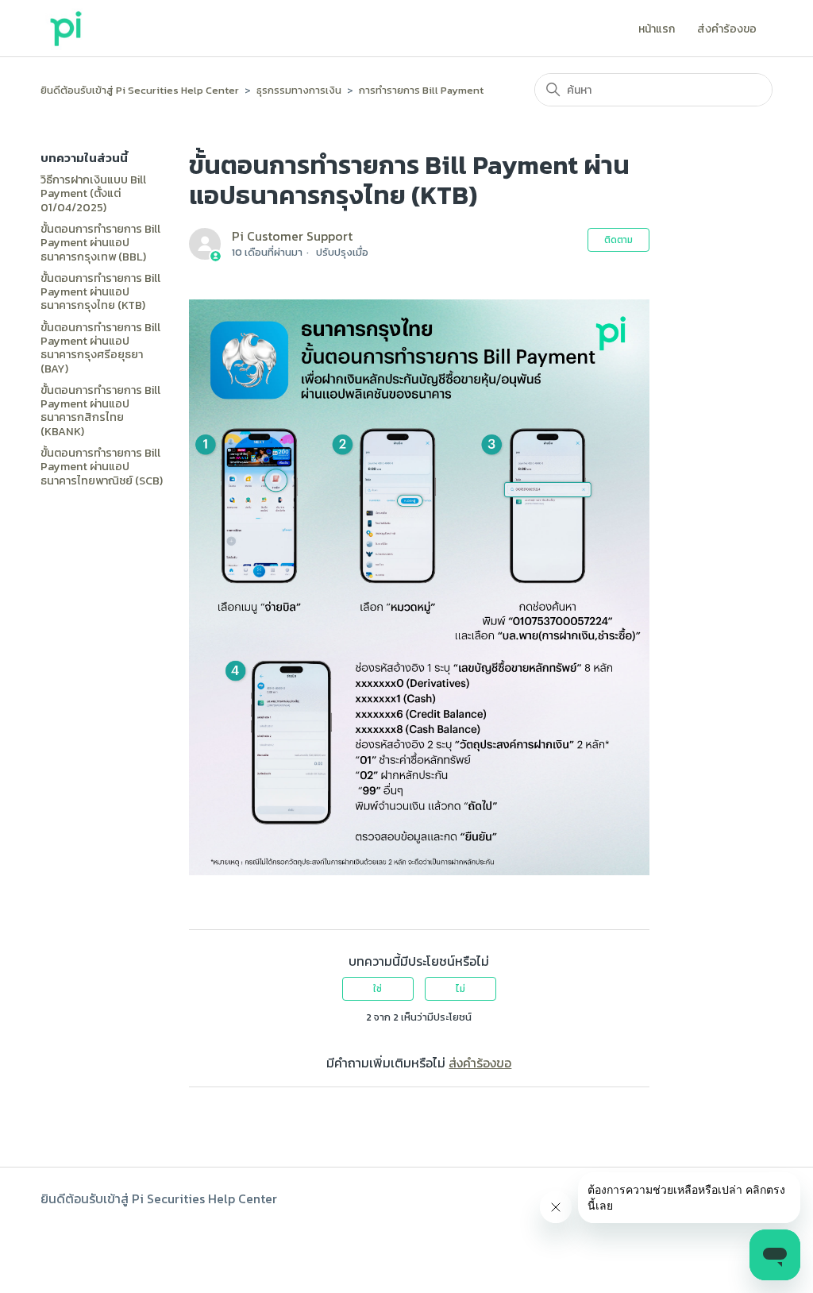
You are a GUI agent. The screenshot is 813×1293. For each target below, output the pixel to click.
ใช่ (377, 989)
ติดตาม (618, 240)
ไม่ (460, 989)
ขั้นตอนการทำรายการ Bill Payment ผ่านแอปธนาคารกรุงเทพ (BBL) (100, 243)
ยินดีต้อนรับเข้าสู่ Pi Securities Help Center (139, 90)
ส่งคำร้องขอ (727, 30)
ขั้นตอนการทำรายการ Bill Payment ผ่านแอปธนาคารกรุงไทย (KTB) (100, 292)
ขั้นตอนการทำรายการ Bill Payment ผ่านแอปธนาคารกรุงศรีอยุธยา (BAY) (100, 348)
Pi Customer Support (292, 235)
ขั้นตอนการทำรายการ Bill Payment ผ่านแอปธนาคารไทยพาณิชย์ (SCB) (101, 467)
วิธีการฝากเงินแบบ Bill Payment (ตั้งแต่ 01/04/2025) (93, 193)
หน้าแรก (656, 30)
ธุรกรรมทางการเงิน (298, 90)
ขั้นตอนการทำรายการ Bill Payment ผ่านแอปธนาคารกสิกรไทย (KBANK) (100, 411)
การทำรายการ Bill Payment (421, 90)
